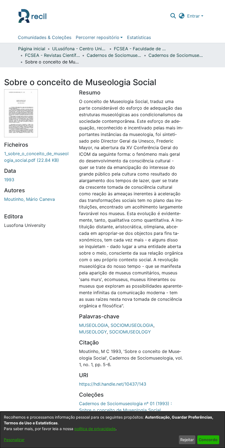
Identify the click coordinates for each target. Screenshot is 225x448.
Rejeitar (187, 439)
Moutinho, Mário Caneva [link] (29, 199)
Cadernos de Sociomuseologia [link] (114, 55)
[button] (173, 16)
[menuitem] (99, 37)
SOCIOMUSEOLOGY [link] (130, 332)
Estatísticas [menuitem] (139, 37)
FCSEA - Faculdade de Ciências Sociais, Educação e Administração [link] (141, 48)
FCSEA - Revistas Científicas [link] (52, 55)
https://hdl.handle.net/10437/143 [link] (112, 384)
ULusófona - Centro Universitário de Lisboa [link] (79, 48)
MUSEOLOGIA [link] (93, 325)
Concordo (208, 439)
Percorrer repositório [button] (97, 37)
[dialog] (112, 429)
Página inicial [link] (31, 48)
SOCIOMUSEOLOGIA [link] (132, 325)
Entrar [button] (194, 16)
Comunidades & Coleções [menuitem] (44, 37)
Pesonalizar (14, 439)
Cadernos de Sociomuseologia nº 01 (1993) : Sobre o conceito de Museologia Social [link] (175, 55)
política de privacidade (95, 428)
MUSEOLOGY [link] (93, 332)
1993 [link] (9, 179)
